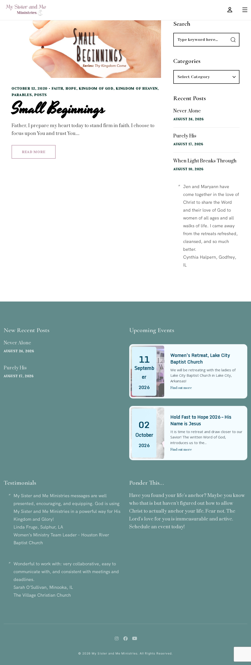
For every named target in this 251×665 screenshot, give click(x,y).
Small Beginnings (58, 108)
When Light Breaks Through (205, 161)
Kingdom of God (96, 88)
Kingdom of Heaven (137, 88)
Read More (33, 152)
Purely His (184, 136)
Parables (22, 95)
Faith (57, 88)
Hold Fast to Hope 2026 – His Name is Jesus (200, 420)
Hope (70, 88)
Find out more (181, 388)
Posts (40, 95)
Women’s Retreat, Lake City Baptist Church (200, 358)
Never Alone (187, 111)
